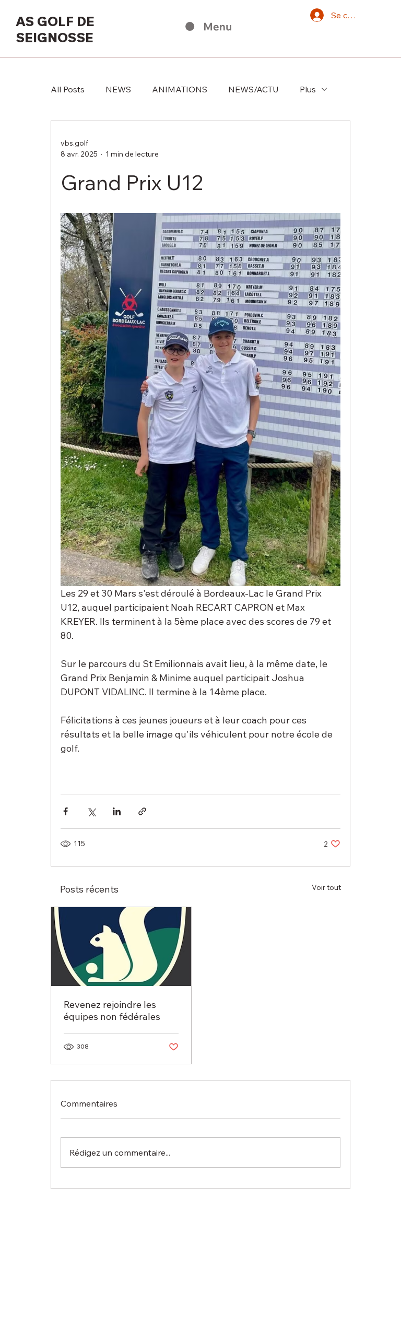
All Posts (68, 89)
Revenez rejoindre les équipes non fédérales (112, 1011)
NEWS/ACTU (253, 89)
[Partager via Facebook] (65, 811)
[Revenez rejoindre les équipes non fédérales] (121, 946)
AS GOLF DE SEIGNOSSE (55, 29)
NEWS (118, 89)
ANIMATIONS (179, 89)
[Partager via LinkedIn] (117, 811)
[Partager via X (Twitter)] (91, 811)
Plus (308, 89)
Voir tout (326, 887)
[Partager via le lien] (142, 811)
